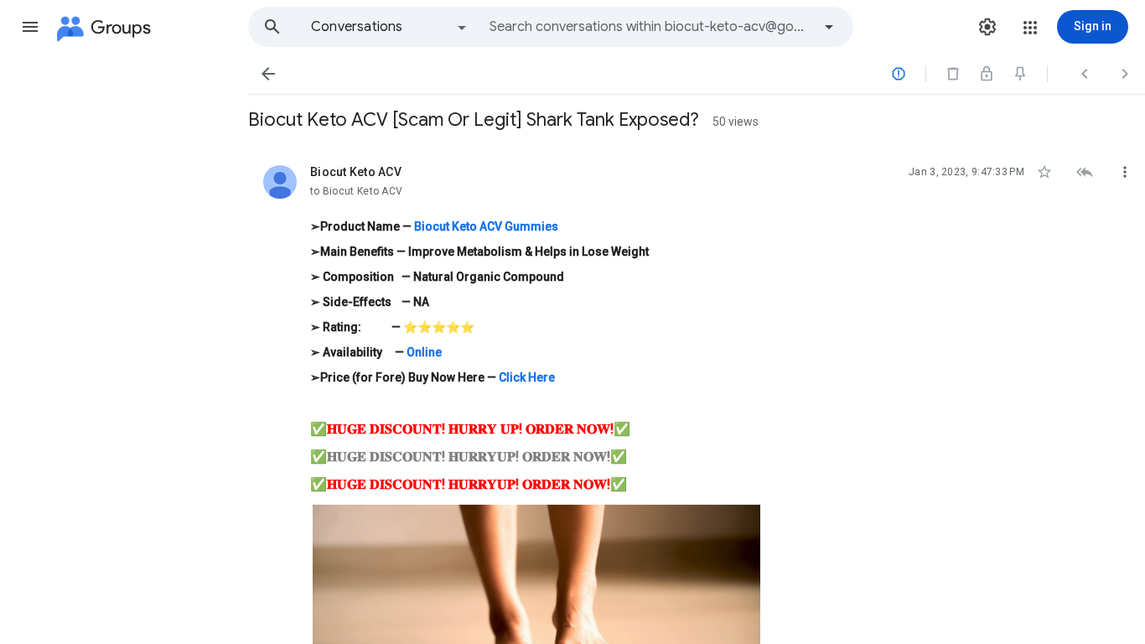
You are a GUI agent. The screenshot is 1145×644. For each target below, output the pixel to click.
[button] (30, 27)
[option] (390, 27)
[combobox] (650, 27)
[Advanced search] (829, 27)
